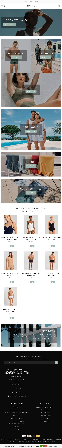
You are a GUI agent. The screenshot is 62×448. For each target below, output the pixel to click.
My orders (45, 410)
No (46, 446)
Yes (42, 446)
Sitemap (17, 426)
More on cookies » (53, 446)
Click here (31, 131)
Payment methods (17, 421)
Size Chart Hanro (17, 410)
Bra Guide (17, 429)
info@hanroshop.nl (18, 396)
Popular (38, 211)
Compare (45, 418)
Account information (45, 407)
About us (16, 407)
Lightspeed (32, 442)
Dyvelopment (50, 442)
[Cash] (29, 436)
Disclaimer (17, 415)
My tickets (45, 413)
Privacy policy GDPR (17, 418)
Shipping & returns (16, 424)
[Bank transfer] (24, 436)
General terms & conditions (16, 413)
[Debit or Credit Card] (33, 436)
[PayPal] (38, 436)
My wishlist (45, 415)
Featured (23, 211)
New (31, 211)
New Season (9, 24)
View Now (16, 57)
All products (45, 421)
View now (46, 57)
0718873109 (18, 388)
